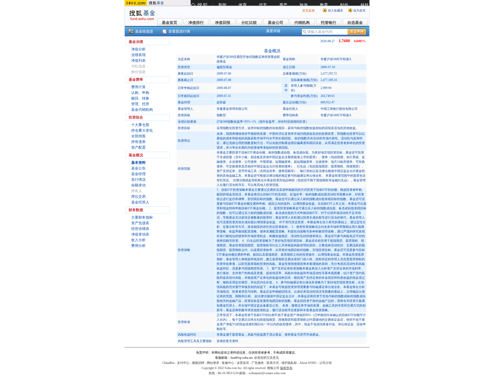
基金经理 (138, 174)
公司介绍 (325, 363)
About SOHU (308, 363)
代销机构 (302, 23)
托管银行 (328, 23)
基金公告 (138, 168)
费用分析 (138, 246)
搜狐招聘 (198, 363)
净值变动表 (140, 234)
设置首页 (243, 363)
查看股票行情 (179, 31)
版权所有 (286, 368)
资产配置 (138, 147)
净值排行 (196, 23)
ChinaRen (168, 363)
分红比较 (249, 23)
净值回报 (222, 23)
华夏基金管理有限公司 (232, 109)
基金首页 (169, 23)
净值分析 (138, 49)
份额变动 (138, 185)
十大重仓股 (140, 125)
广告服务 (258, 363)
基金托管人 (140, 202)
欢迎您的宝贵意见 (266, 358)
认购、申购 (140, 93)
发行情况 (138, 180)
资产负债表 (140, 223)
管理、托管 (140, 104)
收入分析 (138, 240)
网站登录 (213, 363)
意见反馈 (308, 10)
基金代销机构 (142, 110)
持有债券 (138, 142)
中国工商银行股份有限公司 (339, 109)
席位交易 (138, 197)
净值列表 (138, 60)
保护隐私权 (289, 363)
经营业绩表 (140, 229)
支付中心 (183, 363)
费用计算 (138, 87)
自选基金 (355, 23)
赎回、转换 (140, 98)
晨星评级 (273, 31)
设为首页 (359, 10)
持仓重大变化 (142, 130)
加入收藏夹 (335, 10)
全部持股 (138, 136)
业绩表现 (138, 55)
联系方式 (273, 363)
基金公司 (275, 23)
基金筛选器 (144, 31)
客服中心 (228, 363)
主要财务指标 (142, 217)
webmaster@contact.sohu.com (267, 373)
